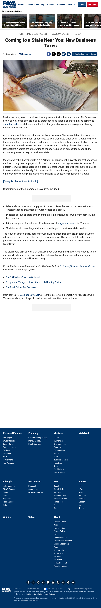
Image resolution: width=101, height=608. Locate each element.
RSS (58, 582)
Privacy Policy (59, 531)
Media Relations (60, 537)
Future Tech (59, 502)
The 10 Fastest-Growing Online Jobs (25, 277)
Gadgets (57, 492)
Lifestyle (7, 481)
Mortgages (7, 438)
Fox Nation (58, 560)
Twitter (54, 54)
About (57, 517)
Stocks (56, 438)
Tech (56, 481)
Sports (82, 481)
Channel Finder (60, 522)
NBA (81, 489)
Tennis (81, 508)
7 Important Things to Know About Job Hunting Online (34, 282)
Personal (32, 486)
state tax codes (11, 124)
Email (69, 54)
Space (56, 508)
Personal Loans (9, 447)
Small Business (34, 444)
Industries (58, 463)
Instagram (38, 582)
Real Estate (34, 481)
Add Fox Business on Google (85, 54)
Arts (5, 505)
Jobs (56, 525)
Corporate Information (63, 541)
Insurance (7, 453)
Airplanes (7, 499)
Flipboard (48, 582)
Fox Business (9, 4)
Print (64, 54)
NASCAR (82, 495)
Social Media (59, 489)
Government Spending (37, 438)
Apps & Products (60, 566)
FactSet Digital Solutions (34, 594)
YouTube (43, 582)
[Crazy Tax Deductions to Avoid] (20, 181)
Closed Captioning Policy (83, 589)
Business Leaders (61, 460)
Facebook (49, 54)
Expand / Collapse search (75, 5)
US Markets (58, 441)
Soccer (82, 502)
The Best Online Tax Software (21, 287)
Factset (81, 592)
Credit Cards (8, 444)
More (70, 5)
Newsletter (63, 582)
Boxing (82, 499)
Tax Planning (8, 463)
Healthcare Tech (60, 499)
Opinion (7, 517)
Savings (6, 450)
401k (5, 457)
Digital (56, 486)
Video (31, 517)
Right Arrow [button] (96, 20)
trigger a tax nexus (67, 223)
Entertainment (9, 486)
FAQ (55, 534)
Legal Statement (51, 594)
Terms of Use (59, 528)
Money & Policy (34, 441)
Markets (50, 5)
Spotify (68, 582)
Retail (56, 466)
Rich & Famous (9, 489)
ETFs (56, 457)
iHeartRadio (73, 582)
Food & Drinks (8, 502)
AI (54, 505)
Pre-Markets (59, 469)
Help (68, 589)
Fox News (58, 556)
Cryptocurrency (60, 444)
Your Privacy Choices (56, 589)
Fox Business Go (60, 563)
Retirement (8, 460)
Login (82, 4)
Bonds (56, 453)
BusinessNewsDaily (30, 294)
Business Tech (60, 495)
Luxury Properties (35, 492)
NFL (80, 486)
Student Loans (9, 441)
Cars (5, 495)
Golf (80, 505)
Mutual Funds (59, 472)
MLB (81, 492)
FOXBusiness (25, 54)
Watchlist (61, 5)
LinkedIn (53, 582)
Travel (5, 492)
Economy (40, 5)
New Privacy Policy (33, 589)
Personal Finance (25, 5)
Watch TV (92, 4)
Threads (59, 54)
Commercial (33, 489)
